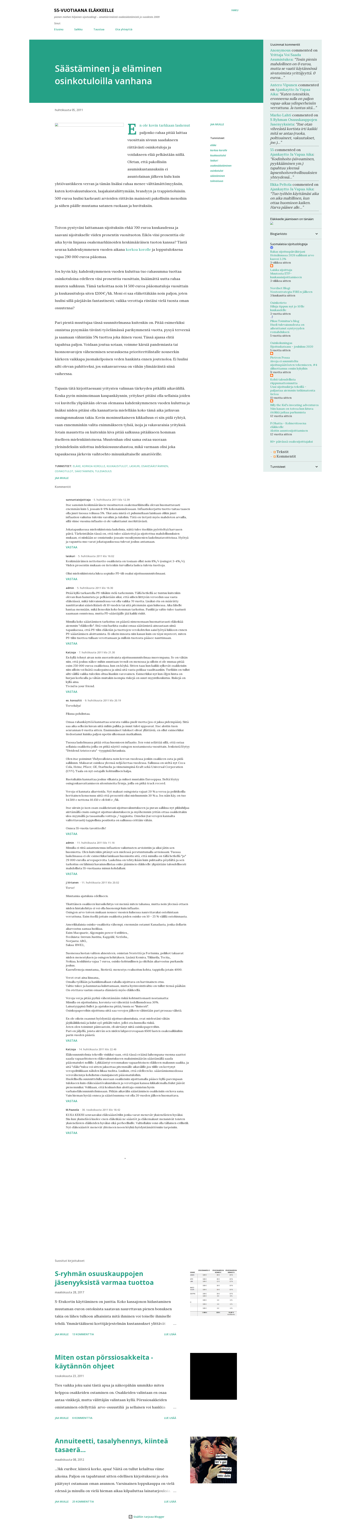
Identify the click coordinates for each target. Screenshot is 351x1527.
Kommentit (286, 456)
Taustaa (98, 29)
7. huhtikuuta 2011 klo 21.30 (97, 652)
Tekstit (282, 451)
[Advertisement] (116, 1213)
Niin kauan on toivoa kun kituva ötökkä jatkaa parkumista (291, 410)
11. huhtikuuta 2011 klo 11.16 (95, 842)
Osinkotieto (278, 302)
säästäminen (217, 176)
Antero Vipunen (283, 85)
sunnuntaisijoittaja (78, 499)
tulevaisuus (216, 181)
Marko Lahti (280, 115)
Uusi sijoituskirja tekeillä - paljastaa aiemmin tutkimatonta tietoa (292, 390)
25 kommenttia (83, 1501)
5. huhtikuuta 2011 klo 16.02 (96, 556)
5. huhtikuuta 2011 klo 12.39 (112, 499)
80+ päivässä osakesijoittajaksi (291, 441)
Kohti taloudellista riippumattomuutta (283, 381)
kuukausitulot (218, 155)
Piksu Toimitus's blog (284, 321)
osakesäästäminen (220, 165)
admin (70, 588)
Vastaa (71, 547)
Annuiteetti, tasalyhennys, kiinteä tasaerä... (111, 1445)
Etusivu (58, 29)
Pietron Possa (280, 357)
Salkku (78, 29)
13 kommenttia (83, 1334)
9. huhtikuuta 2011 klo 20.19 (103, 700)
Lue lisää (170, 1334)
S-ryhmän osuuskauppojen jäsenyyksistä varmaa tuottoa (104, 1278)
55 (272, 149)
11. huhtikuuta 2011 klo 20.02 (100, 882)
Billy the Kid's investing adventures (294, 405)
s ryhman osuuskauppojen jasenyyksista (293, 121)
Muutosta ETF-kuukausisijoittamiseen (286, 275)
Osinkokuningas (281, 343)
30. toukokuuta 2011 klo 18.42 (101, 1109)
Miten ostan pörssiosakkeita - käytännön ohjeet (104, 1361)
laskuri (214, 160)
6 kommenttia (82, 1418)
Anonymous (280, 50)
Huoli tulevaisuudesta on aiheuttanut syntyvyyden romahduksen (287, 328)
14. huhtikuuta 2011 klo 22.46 (97, 1049)
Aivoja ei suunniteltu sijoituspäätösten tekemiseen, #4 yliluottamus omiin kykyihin (293, 364)
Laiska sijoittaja (281, 270)
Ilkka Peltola (281, 184)
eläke (213, 145)
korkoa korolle (138, 249)
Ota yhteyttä (123, 29)
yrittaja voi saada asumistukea (285, 57)
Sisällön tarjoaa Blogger (148, 1516)
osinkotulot (216, 170)
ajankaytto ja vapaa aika (291, 154)
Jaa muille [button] (217, 124)
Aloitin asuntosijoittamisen (289, 430)
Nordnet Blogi (280, 288)
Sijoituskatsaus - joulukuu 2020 (291, 346)
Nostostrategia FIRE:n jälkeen (291, 292)
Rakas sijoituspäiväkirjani (287, 251)
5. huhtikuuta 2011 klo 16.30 (95, 588)
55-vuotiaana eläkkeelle (84, 10)
